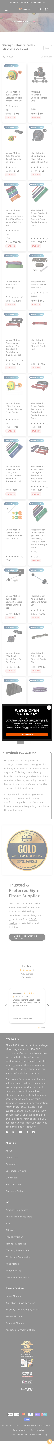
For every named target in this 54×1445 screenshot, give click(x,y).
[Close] (49, 707)
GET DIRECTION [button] (27, 734)
